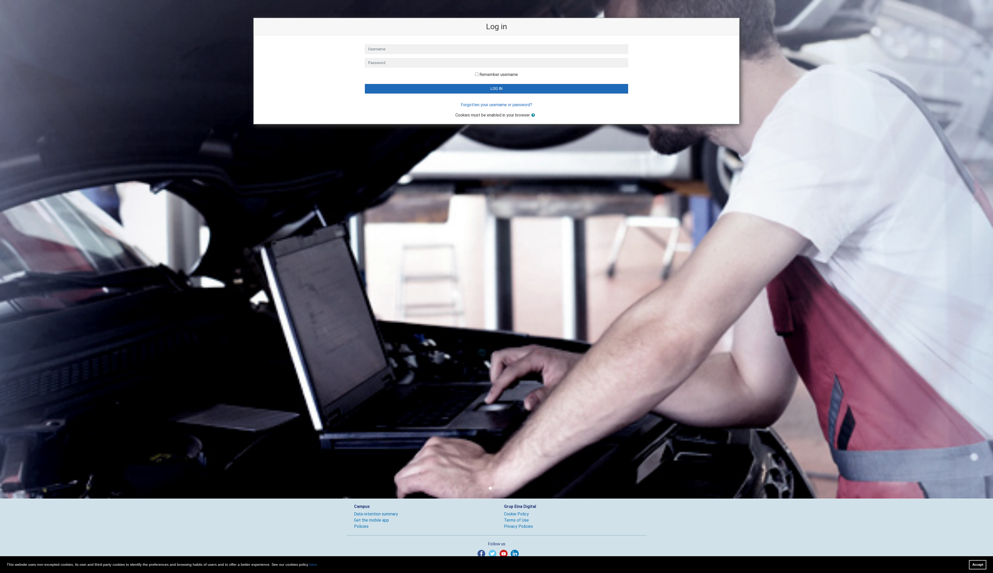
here (313, 564)
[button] (534, 115)
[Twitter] (493, 553)
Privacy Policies (518, 526)
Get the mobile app (371, 520)
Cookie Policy (516, 514)
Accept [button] (977, 565)
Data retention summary (376, 514)
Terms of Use (516, 520)
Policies (361, 526)
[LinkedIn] (516, 553)
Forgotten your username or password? (496, 104)
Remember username (498, 74)
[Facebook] (482, 553)
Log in (496, 88)
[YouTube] (505, 553)
